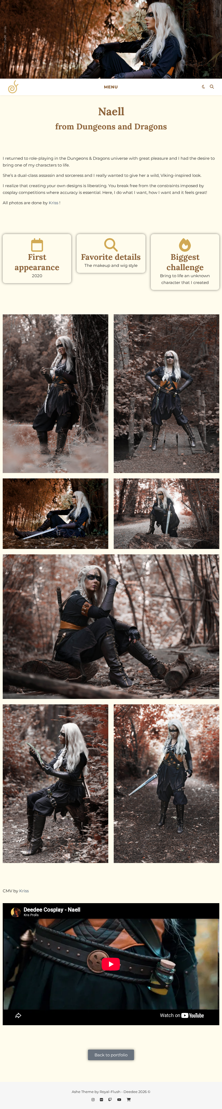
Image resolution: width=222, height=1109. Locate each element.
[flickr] (102, 1099)
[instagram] (93, 1099)
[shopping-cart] (129, 1099)
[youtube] (119, 1099)
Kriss (53, 202)
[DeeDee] (13, 86)
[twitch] (110, 1099)
